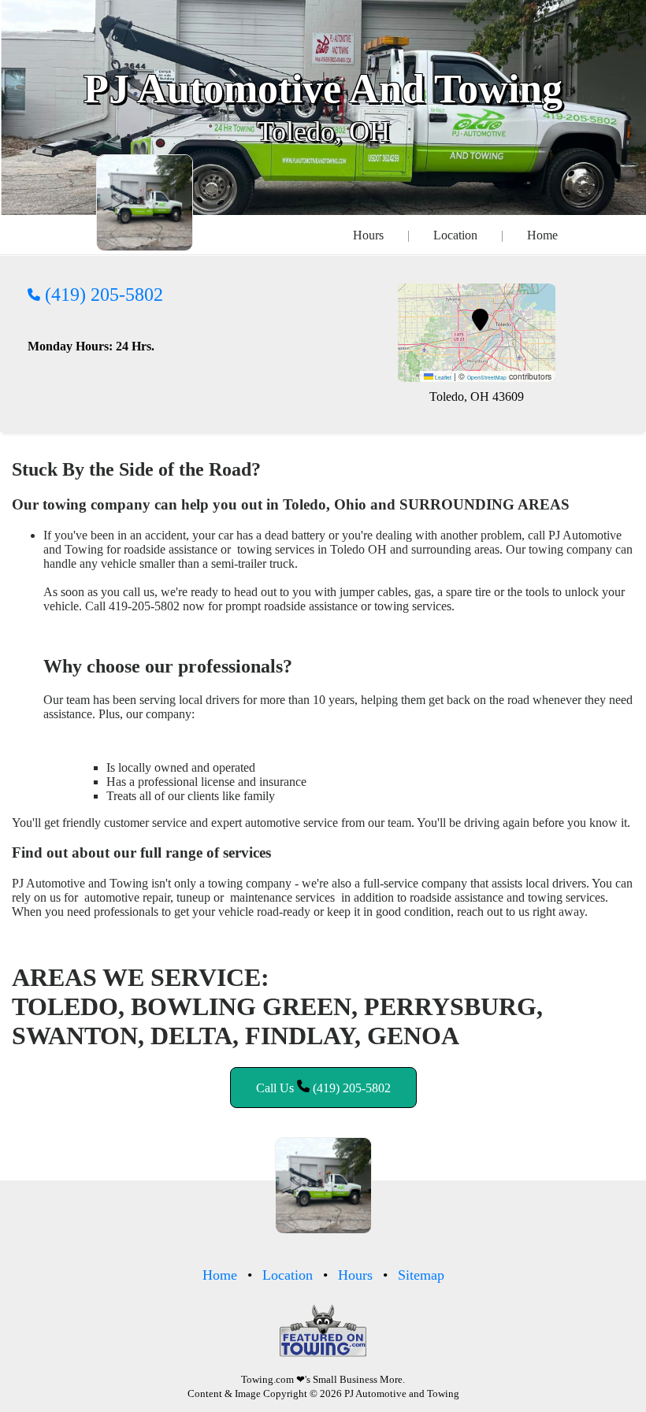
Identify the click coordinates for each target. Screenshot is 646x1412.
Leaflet (442, 377)
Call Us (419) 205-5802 (323, 1088)
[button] (480, 320)
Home (542, 235)
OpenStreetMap (487, 377)
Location (455, 235)
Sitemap (421, 1275)
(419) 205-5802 (101, 294)
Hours (368, 235)
